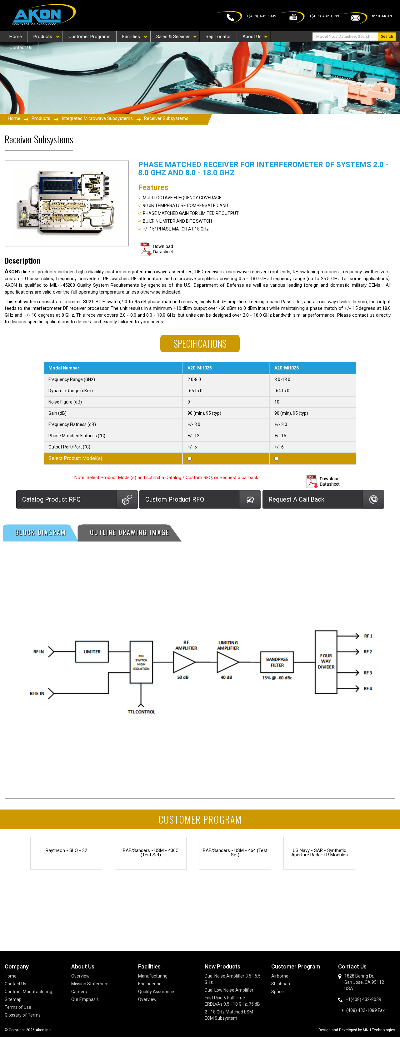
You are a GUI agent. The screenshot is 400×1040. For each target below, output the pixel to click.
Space (277, 991)
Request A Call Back (296, 499)
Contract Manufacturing (28, 991)
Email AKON (381, 16)
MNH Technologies (379, 1030)
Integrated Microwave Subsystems (97, 118)
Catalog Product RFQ (51, 499)
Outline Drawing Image (129, 532)
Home (14, 118)
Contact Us (15, 983)
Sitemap (13, 999)
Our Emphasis (85, 999)
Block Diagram (40, 532)
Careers (79, 991)
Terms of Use (18, 1007)
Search (387, 36)
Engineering (150, 983)
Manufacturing (153, 975)
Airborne (279, 975)
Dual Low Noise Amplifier (229, 990)
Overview (80, 975)
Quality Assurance (156, 991)
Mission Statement (90, 983)
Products (41, 118)
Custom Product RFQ (174, 499)
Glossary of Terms (23, 1015)
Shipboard (281, 983)
